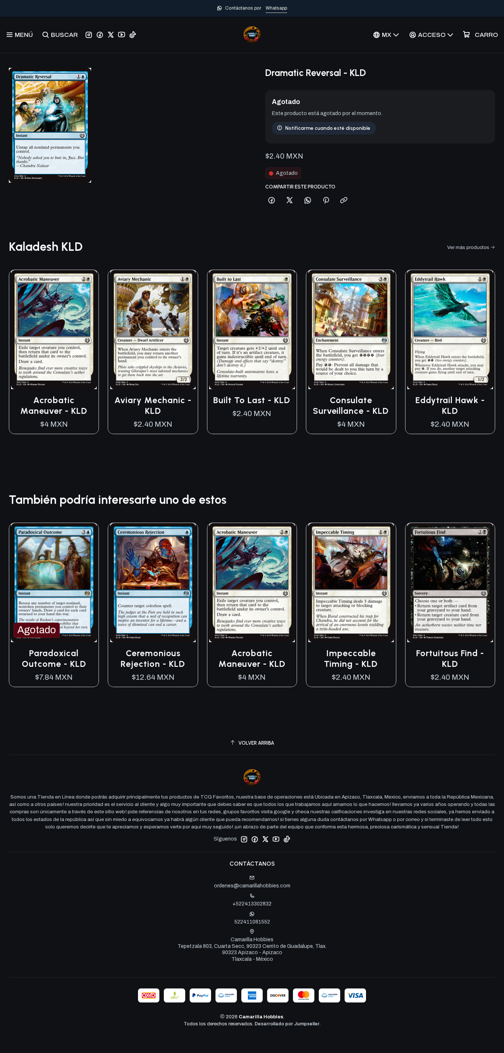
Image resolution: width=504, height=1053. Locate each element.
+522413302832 (252, 904)
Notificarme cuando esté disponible (327, 128)
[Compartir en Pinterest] (326, 200)
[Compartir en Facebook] (271, 200)
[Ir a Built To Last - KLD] (252, 329)
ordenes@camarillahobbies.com (252, 886)
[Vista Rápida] (85, 330)
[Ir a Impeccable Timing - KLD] (351, 582)
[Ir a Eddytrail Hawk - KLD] (450, 329)
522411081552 (252, 922)
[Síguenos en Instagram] (89, 34)
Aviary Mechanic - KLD (152, 405)
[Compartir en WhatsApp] (307, 200)
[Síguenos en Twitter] (110, 34)
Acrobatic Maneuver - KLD (53, 405)
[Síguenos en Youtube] (121, 34)
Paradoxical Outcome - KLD (54, 658)
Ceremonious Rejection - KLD (153, 658)
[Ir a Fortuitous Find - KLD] (450, 582)
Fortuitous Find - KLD (450, 658)
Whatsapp (276, 8)
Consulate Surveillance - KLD (351, 405)
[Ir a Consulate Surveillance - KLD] (351, 329)
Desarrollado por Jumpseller (287, 1023)
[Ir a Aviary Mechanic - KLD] (152, 329)
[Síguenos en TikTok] (133, 34)
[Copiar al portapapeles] (344, 200)
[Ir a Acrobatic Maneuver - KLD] (54, 329)
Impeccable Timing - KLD (351, 658)
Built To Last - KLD (251, 400)
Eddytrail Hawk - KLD (450, 405)
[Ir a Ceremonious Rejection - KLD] (152, 582)
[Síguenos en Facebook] (100, 34)
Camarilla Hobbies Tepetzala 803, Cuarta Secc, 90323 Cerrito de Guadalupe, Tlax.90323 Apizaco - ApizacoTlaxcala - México (252, 949)
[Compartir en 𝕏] (289, 200)
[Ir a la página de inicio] (252, 34)
